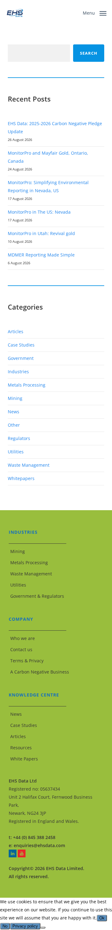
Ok (102, 918)
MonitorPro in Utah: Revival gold (41, 233)
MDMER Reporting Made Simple (41, 255)
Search (88, 53)
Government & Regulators (37, 596)
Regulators (19, 438)
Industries (18, 371)
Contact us (21, 649)
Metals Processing (26, 385)
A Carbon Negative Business (39, 672)
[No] (42, 927)
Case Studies (21, 345)
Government (21, 358)
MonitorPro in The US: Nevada (39, 212)
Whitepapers (21, 478)
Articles (15, 331)
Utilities (16, 452)
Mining (15, 398)
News (13, 412)
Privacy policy (25, 926)
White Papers (24, 759)
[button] (94, 12)
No (4, 926)
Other (14, 425)
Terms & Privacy (27, 661)
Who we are (22, 638)
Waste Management (28, 465)
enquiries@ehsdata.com (39, 845)
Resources (21, 748)
